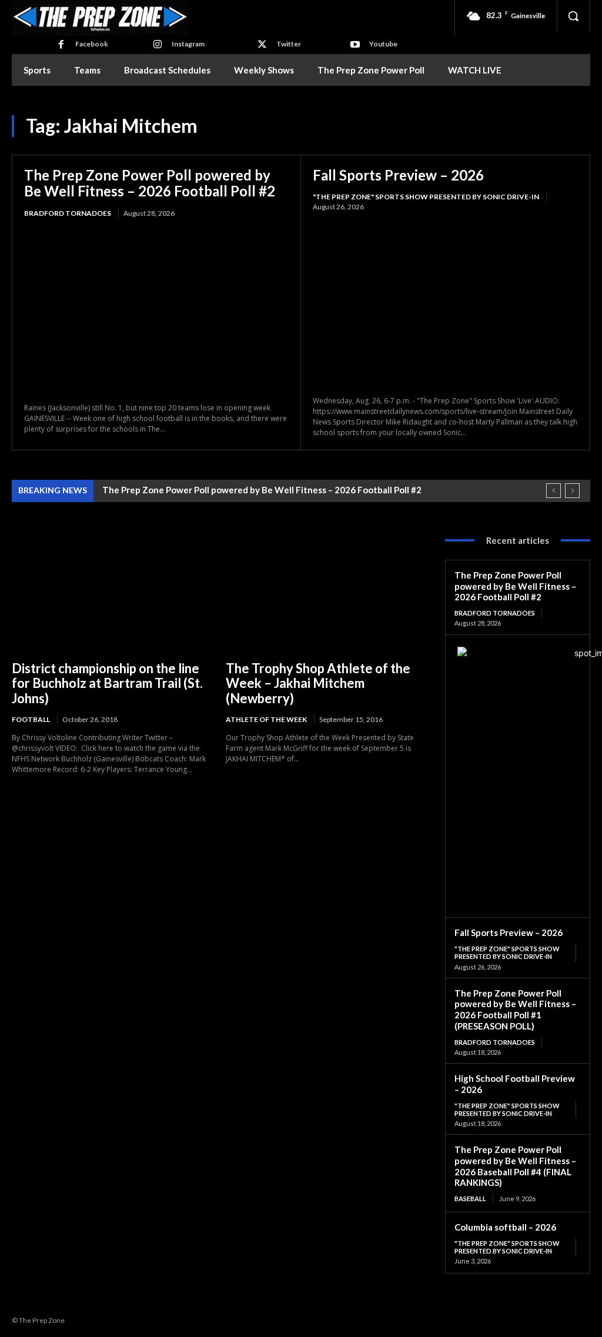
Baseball (470, 1198)
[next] (572, 490)
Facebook (91, 43)
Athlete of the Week (266, 719)
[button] (573, 16)
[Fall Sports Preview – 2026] (445, 304)
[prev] (553, 490)
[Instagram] (157, 44)
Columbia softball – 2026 (505, 1227)
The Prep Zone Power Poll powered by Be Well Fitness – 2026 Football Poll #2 (149, 183)
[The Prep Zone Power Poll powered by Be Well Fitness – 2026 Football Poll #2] (156, 311)
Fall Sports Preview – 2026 (398, 174)
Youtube (383, 43)
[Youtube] (355, 44)
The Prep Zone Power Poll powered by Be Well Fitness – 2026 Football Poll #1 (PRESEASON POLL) (515, 1009)
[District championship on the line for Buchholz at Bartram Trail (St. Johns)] (110, 590)
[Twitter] (262, 44)
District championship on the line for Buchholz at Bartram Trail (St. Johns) (107, 683)
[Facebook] (61, 44)
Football (31, 719)
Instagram (188, 43)
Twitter (288, 43)
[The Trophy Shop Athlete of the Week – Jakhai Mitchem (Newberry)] (324, 590)
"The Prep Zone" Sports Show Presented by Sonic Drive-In (426, 196)
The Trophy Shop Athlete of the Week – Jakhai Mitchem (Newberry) (318, 683)
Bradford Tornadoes (67, 213)
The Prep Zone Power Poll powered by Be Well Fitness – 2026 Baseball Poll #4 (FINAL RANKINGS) (515, 1166)
